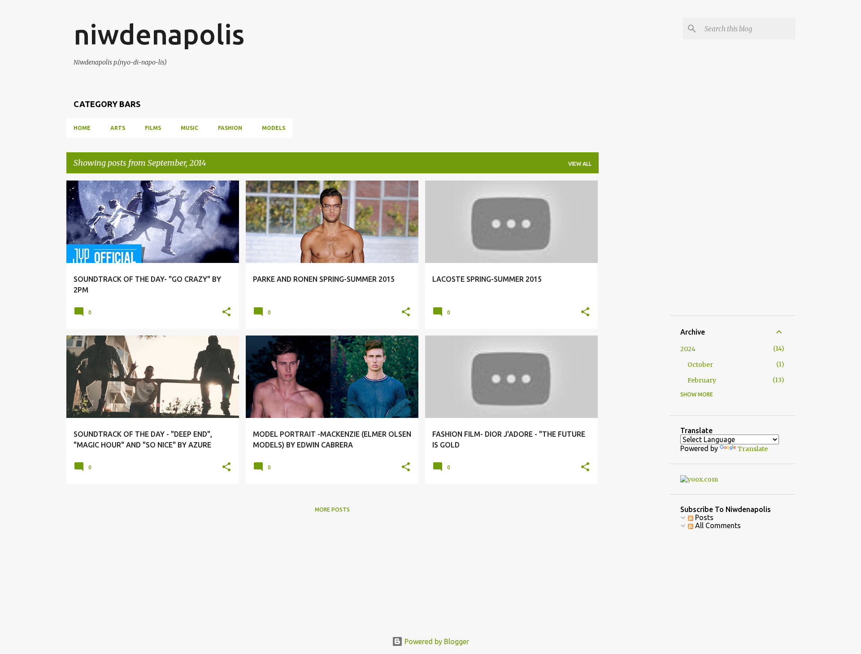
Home (82, 128)
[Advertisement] (672, 237)
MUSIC (189, 128)
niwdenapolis (159, 34)
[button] (226, 312)
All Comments (717, 525)
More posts (332, 509)
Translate (753, 449)
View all (579, 164)
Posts (703, 517)
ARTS (117, 128)
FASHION (230, 128)
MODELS (273, 128)
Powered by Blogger (436, 641)
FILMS (153, 128)
